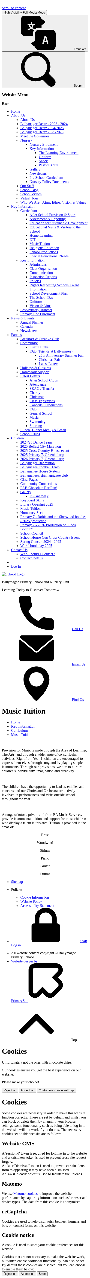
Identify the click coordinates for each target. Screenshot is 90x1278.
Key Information (42, 149)
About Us (18, 115)
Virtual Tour (29, 198)
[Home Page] (13, 574)
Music (34, 417)
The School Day (42, 297)
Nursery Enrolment (43, 144)
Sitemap (17, 882)
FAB (33, 409)
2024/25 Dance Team (36, 442)
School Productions (44, 252)
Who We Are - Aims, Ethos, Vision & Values (53, 202)
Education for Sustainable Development (58, 223)
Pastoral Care (48, 165)
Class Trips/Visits (42, 401)
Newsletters (38, 173)
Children (17, 438)
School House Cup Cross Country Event (50, 537)
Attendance (38, 384)
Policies (35, 281)
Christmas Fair (49, 359)
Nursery (26, 140)
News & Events (22, 318)
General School (41, 413)
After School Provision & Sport (52, 215)
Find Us (78, 700)
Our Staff (27, 186)
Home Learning (41, 235)
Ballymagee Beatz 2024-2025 (42, 128)
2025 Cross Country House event (44, 451)
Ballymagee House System (40, 471)
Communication (41, 273)
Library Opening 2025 (36, 504)
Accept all (27, 1090)
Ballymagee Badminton (37, 463)
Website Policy (31, 901)
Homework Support (34, 372)
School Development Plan (49, 293)
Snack (43, 161)
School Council (31, 533)
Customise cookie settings (56, 1090)
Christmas (37, 397)
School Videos (31, 194)
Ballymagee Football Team (40, 467)
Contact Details (31, 558)
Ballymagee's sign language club (44, 475)
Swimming (37, 422)
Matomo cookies (25, 1193)
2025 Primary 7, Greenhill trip (42, 455)
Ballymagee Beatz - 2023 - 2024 (44, 124)
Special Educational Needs (49, 256)
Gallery (35, 169)
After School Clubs (44, 380)
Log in (16, 566)
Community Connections (38, 484)
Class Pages (29, 479)
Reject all (10, 1090)
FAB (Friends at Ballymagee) (51, 351)
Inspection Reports (43, 277)
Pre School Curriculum (46, 177)
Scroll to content (14, 8)
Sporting (36, 426)
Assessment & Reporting (48, 219)
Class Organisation (43, 268)
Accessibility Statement (37, 906)
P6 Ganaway (39, 496)
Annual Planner (31, 322)
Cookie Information (34, 897)
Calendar (26, 326)
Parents (16, 335)
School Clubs (30, 434)
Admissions (38, 264)
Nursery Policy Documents (49, 182)
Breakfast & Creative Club (39, 339)
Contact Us (19, 550)
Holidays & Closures (35, 368)
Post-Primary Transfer (36, 310)
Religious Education (44, 248)
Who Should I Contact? (37, 554)
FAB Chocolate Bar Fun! (38, 488)
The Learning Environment (58, 153)
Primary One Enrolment (37, 314)
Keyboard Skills (32, 500)
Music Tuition (40, 244)
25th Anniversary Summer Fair (61, 355)
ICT (33, 240)
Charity (35, 393)
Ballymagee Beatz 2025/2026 (41, 132)
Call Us (77, 629)
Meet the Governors (34, 136)
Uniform (45, 157)
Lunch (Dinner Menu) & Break (43, 430)
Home (15, 111)
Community (29, 343)
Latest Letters (48, 364)
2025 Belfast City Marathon (40, 446)
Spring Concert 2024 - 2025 (40, 542)
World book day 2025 (36, 546)
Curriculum (28, 211)
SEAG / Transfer (42, 388)
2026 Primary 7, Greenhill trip (42, 459)
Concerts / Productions (46, 405)
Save (42, 1273)
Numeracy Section (33, 513)
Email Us (79, 664)
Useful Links (39, 347)
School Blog (29, 190)
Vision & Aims (40, 306)
